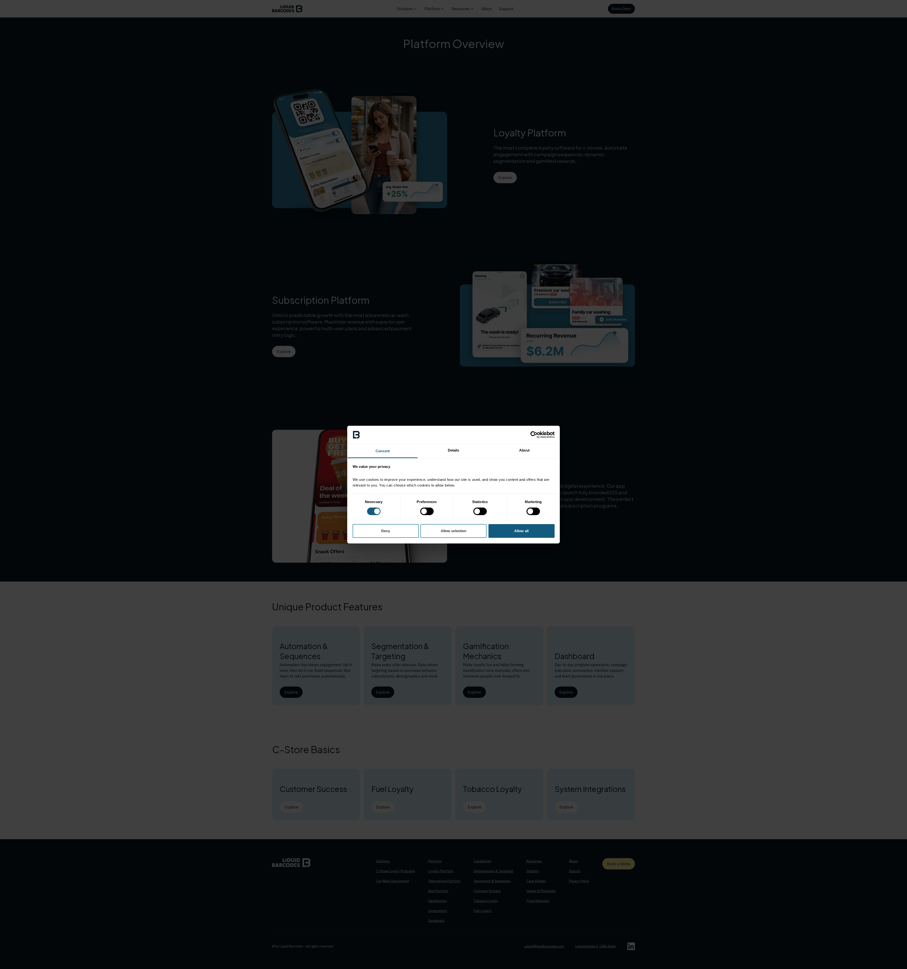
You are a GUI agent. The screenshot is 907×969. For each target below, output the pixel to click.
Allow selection (453, 531)
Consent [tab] (383, 451)
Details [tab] (453, 450)
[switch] (427, 511)
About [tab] (524, 450)
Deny (385, 531)
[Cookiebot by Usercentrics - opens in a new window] (534, 434)
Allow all (521, 531)
